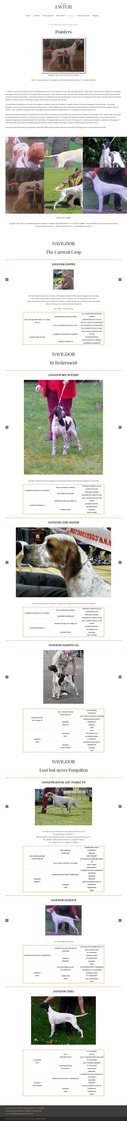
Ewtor (16, 1118)
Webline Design (40, 1118)
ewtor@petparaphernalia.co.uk (21, 1113)
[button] (6, 279)
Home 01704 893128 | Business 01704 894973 (27, 1108)
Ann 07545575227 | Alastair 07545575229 (26, 1111)
